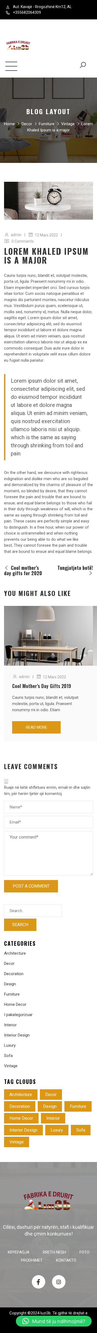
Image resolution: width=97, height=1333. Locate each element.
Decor (27, 123)
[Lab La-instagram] (58, 1282)
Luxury (10, 1045)
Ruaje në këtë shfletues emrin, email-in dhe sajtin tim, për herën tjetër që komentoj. (47, 790)
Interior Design (17, 1035)
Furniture (46, 123)
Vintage (68, 123)
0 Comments (23, 241)
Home (9, 123)
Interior (10, 1025)
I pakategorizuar (18, 1014)
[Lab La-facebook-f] (38, 1282)
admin (16, 235)
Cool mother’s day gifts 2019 (41, 685)
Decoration (13, 973)
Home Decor (15, 1004)
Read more (36, 727)
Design (10, 984)
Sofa (8, 1055)
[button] (54, 1321)
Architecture (15, 953)
